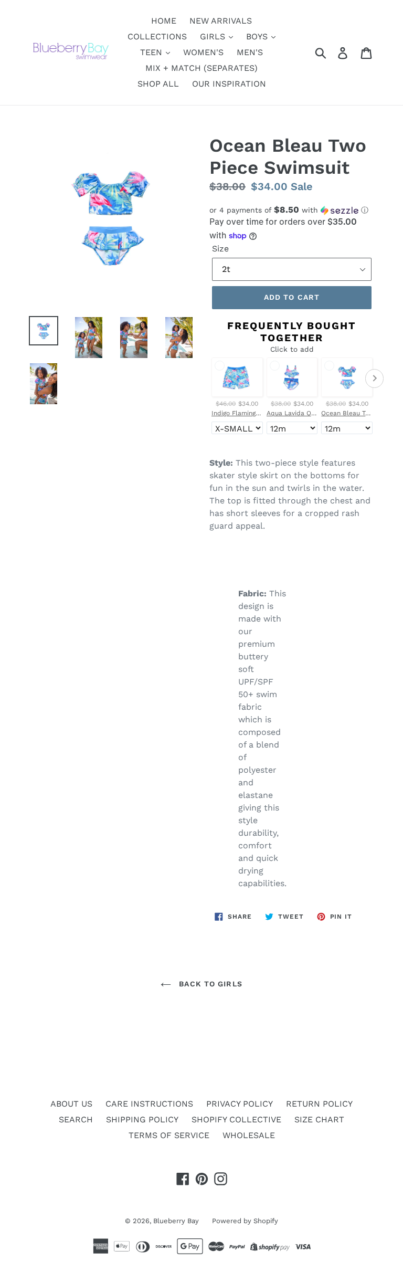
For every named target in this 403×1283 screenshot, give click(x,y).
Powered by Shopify (245, 1221)
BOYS (258, 36)
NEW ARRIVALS (220, 21)
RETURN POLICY (319, 1104)
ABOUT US (71, 1104)
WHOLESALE (248, 1135)
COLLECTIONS (157, 36)
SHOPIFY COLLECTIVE (236, 1119)
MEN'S (250, 52)
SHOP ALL (158, 84)
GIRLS (214, 36)
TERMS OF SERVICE (169, 1135)
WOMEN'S (203, 52)
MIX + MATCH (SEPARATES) (201, 68)
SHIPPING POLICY (142, 1119)
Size (220, 249)
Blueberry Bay (176, 1221)
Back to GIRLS (209, 984)
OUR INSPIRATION (229, 84)
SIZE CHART (319, 1119)
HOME (163, 21)
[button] (291, 210)
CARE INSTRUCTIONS (149, 1104)
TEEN (152, 52)
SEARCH (76, 1119)
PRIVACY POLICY (239, 1104)
